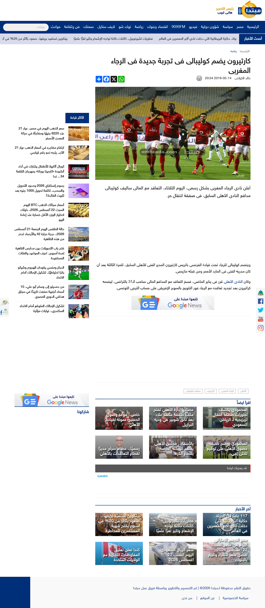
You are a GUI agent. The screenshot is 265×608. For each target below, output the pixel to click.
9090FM (178, 27)
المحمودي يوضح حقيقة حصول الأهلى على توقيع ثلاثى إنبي (227, 448)
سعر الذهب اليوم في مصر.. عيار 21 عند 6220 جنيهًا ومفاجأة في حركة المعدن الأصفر (41, 134)
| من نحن (191, 598)
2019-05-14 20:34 (218, 78)
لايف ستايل (106, 27)
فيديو (193, 27)
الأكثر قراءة (77, 118)
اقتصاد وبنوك (157, 27)
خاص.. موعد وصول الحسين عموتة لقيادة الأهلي (123, 419)
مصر (240, 27)
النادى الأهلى (233, 282)
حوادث (55, 27)
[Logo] (222, 9)
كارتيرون (211, 391)
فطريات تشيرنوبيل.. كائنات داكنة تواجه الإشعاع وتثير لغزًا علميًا (134, 39)
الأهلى (243, 391)
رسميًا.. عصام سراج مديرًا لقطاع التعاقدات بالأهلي (119, 451)
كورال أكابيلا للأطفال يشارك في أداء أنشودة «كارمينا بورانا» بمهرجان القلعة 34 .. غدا (40, 172)
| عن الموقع (211, 598)
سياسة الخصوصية (237, 598)
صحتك (88, 27)
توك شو (125, 27)
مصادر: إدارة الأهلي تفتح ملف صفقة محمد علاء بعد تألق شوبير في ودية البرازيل (174, 417)
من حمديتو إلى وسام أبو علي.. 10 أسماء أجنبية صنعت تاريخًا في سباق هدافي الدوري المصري (41, 292)
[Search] (5, 24)
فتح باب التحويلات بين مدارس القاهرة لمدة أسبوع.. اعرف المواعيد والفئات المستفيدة (40, 253)
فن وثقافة (72, 27)
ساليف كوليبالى (193, 391)
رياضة (139, 27)
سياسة (228, 27)
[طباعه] (199, 78)
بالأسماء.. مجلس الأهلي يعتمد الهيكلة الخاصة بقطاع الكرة (174, 448)
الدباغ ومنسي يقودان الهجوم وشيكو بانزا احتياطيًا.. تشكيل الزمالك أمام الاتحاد (41, 273)
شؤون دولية (210, 27)
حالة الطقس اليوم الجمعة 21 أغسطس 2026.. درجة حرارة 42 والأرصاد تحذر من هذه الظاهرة (39, 234)
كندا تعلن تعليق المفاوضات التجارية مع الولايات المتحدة (121, 555)
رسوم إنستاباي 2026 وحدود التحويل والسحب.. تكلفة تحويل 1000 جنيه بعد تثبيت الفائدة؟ (39, 191)
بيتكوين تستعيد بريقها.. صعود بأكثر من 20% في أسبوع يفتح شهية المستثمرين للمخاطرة (119, 524)
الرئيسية (253, 27)
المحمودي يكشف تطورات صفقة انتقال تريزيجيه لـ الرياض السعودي (230, 417)
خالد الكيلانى (243, 78)
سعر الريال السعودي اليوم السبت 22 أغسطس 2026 (177, 555)
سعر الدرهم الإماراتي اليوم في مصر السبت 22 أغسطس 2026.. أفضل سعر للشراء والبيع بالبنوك (227, 550)
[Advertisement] (77, 9)
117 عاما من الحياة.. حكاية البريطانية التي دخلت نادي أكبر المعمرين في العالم (227, 524)
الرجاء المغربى (227, 391)
